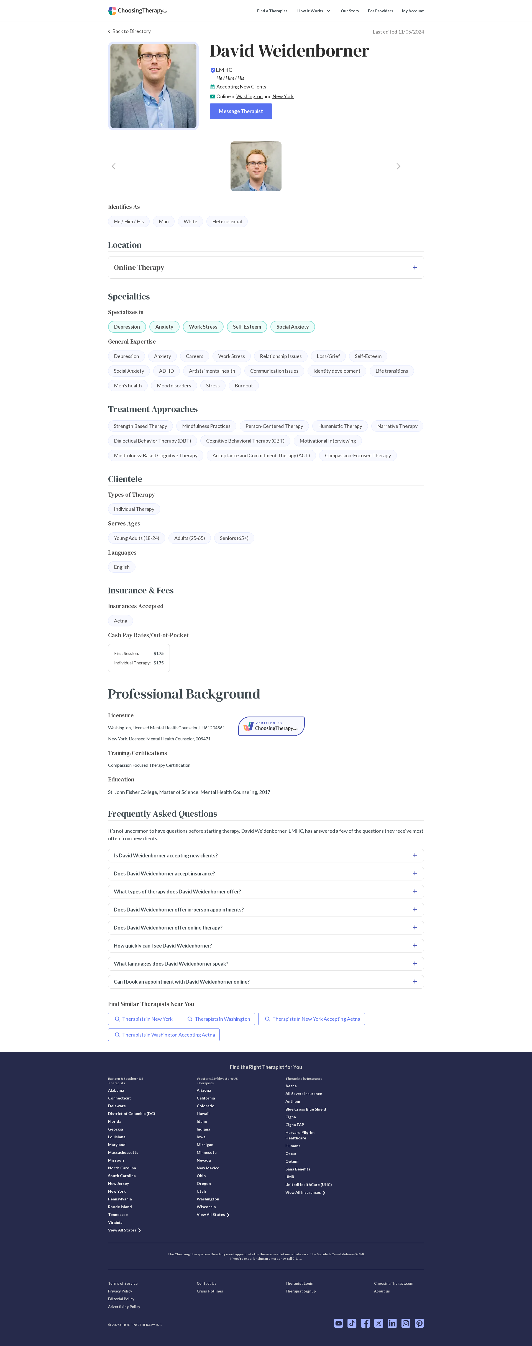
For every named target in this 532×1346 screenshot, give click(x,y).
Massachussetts (123, 1152)
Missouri (116, 1160)
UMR (289, 1176)
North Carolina (122, 1167)
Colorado (205, 1105)
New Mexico (208, 1167)
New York (283, 96)
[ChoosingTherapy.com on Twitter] (378, 1323)
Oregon (204, 1183)
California (206, 1098)
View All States (122, 1230)
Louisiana (117, 1136)
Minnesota (207, 1152)
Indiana (203, 1129)
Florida (114, 1121)
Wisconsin (206, 1206)
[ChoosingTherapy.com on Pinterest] (419, 1323)
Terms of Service (123, 1283)
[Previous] (113, 166)
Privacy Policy (120, 1291)
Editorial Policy (121, 1299)
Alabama (116, 1090)
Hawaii (203, 1113)
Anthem (292, 1101)
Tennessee (118, 1214)
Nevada (204, 1160)
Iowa (201, 1136)
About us (382, 1291)
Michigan (205, 1144)
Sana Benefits (297, 1169)
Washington (249, 96)
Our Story (350, 10)
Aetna (291, 1085)
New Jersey (118, 1183)
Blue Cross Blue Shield (305, 1109)
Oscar (290, 1153)
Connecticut (119, 1098)
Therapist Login (299, 1283)
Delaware (117, 1105)
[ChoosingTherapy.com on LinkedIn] (392, 1323)
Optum (291, 1161)
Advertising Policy (124, 1306)
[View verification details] (271, 726)
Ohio (201, 1175)
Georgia (115, 1129)
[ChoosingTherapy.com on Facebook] (365, 1323)
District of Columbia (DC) (131, 1113)
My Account (413, 10)
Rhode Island (120, 1206)
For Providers (380, 10)
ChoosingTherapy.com (393, 1283)
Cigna (290, 1116)
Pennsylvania (120, 1199)
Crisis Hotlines (210, 1291)
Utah (201, 1191)
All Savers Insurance (303, 1093)
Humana (293, 1145)
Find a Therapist (272, 10)
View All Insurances (303, 1192)
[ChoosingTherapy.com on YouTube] (338, 1323)
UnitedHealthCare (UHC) (308, 1184)
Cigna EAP (294, 1124)
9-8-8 (359, 1254)
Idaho (202, 1121)
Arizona (204, 1090)
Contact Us (206, 1283)
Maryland (117, 1144)
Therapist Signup (300, 1291)
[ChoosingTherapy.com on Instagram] (405, 1323)
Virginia (115, 1222)
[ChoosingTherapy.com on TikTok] (352, 1323)
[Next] (398, 166)
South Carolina (122, 1175)
